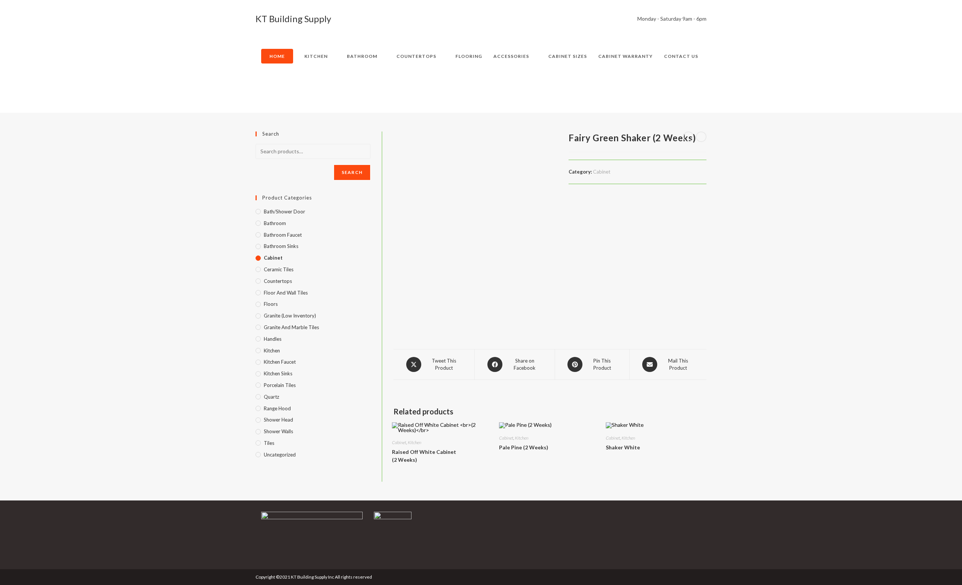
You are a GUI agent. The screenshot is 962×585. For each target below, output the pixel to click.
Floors (271, 304)
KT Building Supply (293, 18)
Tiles (269, 443)
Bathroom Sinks (281, 246)
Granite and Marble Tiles (291, 327)
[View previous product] (688, 137)
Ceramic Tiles (278, 269)
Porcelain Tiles (280, 385)
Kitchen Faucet (280, 362)
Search (352, 172)
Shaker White (623, 447)
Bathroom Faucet (283, 235)
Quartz (271, 397)
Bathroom (275, 223)
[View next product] (701, 137)
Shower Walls (278, 431)
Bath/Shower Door (284, 212)
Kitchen (414, 442)
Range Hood (277, 408)
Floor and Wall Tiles (286, 293)
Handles (272, 339)
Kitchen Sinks (278, 373)
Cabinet (601, 172)
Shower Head (278, 420)
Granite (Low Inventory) (290, 316)
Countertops (278, 281)
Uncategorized (280, 455)
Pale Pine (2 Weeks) (523, 447)
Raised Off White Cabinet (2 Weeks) (424, 456)
